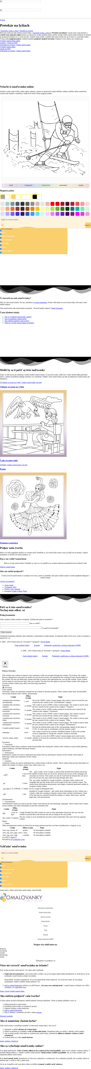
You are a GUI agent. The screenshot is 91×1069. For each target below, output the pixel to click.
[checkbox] (11, 231)
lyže (12, 589)
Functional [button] (6, 742)
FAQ (45, 930)
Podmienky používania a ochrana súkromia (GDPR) (62, 645)
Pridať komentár (57, 308)
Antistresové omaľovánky (45, 908)
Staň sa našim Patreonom (13, 985)
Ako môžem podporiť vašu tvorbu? (16, 321)
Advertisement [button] (7, 799)
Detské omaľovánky (45, 912)
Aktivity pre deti (45, 917)
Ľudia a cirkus (17, 591)
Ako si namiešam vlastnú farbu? (15, 319)
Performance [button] (6, 750)
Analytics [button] (5, 759)
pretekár (17, 589)
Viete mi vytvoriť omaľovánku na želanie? (19, 323)
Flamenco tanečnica (9, 543)
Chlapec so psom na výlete (12, 387)
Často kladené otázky (22, 645)
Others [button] (4, 821)
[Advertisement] (45, 67)
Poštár (3, 469)
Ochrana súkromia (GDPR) (45, 939)
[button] (45, 18)
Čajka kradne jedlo (9, 460)
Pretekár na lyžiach (26, 31)
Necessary (8, 688)
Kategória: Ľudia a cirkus (10, 31)
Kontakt (37, 645)
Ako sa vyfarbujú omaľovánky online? (18, 317)
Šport (25, 591)
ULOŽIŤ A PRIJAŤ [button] (9, 837)
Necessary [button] (5, 685)
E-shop (45, 925)
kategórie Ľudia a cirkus (41, 33)
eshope (39, 1012)
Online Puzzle (45, 921)
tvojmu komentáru (40, 302)
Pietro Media (45, 642)
